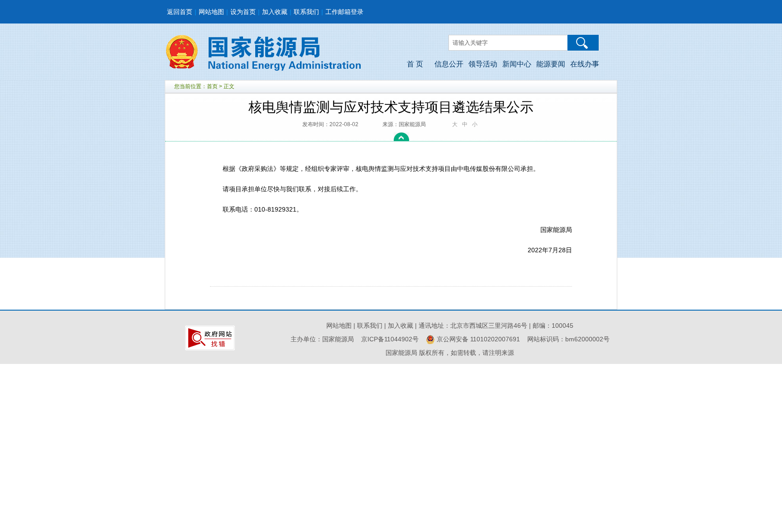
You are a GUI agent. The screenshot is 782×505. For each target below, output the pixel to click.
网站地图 (211, 11)
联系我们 (306, 11)
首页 (212, 86)
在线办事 (584, 64)
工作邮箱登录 (344, 11)
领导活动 (482, 64)
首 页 (415, 64)
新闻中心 (516, 64)
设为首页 (243, 11)
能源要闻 (550, 64)
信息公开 (448, 64)
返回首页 (179, 11)
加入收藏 (274, 11)
